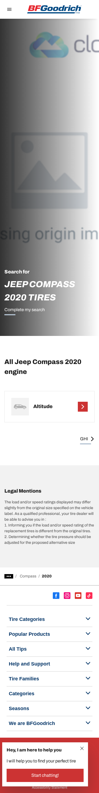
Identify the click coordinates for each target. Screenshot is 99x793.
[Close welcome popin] (81, 748)
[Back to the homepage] (54, 9)
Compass (28, 576)
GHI (84, 438)
